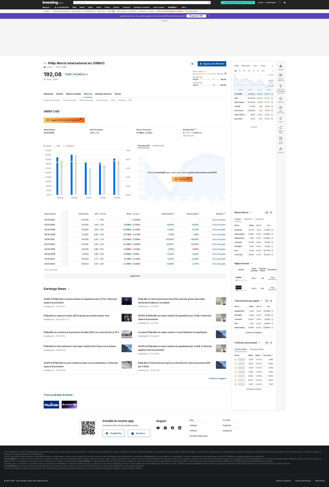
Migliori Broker (242, 263)
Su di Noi (226, 420)
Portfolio (193, 431)
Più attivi (238, 219)
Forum (118, 94)
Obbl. (255, 66)
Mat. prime (246, 66)
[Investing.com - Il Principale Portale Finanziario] (53, 2)
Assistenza (227, 431)
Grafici (59, 94)
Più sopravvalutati (256, 349)
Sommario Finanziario (52, 100)
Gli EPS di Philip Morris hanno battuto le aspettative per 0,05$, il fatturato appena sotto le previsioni (175, 348)
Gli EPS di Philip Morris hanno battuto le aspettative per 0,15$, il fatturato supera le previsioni (174, 317)
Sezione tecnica (103, 94)
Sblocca (220, 74)
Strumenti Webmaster (199, 436)
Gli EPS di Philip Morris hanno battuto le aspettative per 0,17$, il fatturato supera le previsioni (80, 301)
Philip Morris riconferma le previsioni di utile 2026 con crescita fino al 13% (81, 332)
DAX (236, 98)
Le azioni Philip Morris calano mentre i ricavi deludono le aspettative (172, 332)
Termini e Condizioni (283, 481)
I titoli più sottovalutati (246, 342)
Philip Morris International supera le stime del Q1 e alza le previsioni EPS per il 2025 (174, 365)
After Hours (101, 11)
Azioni (46, 11)
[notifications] (279, 2)
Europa (151, 11)
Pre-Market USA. (89, 11)
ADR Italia (132, 11)
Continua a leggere (217, 378)
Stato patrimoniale (86, 100)
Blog (192, 420)
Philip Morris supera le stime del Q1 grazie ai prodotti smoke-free (76, 315)
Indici (113, 100)
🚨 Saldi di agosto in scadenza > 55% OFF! (237, 2)
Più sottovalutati (241, 349)
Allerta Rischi (320, 481)
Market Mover (242, 212)
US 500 (237, 106)
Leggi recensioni (272, 278)
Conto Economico (69, 100)
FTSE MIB (238, 94)
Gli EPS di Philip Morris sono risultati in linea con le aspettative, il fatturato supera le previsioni (81, 365)
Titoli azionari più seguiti (247, 301)
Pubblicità (227, 425)
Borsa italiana (76, 11)
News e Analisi (73, 94)
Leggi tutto (135, 276)
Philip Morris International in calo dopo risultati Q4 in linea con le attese (80, 346)
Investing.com (49, 306)
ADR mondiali (121, 11)
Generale (48, 94)
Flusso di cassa (102, 100)
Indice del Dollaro (241, 115)
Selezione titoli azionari (61, 11)
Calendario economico (141, 7)
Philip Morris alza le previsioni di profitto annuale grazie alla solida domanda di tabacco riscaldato (171, 301)
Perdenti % (259, 219)
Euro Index (239, 119)
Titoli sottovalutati (191, 11)
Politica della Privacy (303, 481)
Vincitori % (248, 219)
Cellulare (193, 425)
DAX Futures (239, 102)
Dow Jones (239, 111)
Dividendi (121, 100)
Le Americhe (142, 11)
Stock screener (158, 7)
